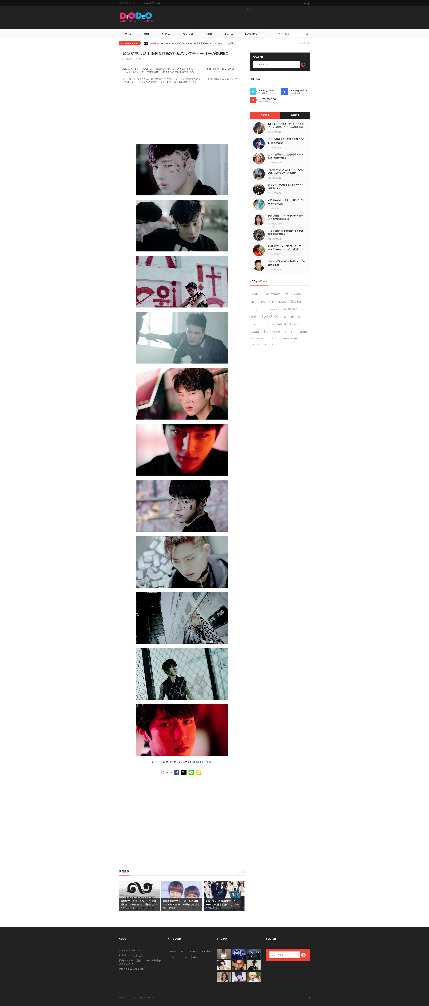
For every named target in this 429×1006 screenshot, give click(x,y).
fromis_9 (294, 324)
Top (308, 997)
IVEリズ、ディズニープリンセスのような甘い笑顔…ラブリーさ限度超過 (286, 125)
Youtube (206, 951)
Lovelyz (255, 331)
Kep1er (296, 301)
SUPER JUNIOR (289, 338)
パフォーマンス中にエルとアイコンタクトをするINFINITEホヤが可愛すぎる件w (223, 904)
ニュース (228, 33)
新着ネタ (295, 115)
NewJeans (295, 316)
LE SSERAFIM (277, 324)
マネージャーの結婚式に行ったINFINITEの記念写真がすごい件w (179, 902)
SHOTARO (255, 344)
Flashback (251, 33)
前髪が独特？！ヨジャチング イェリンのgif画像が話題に (285, 217)
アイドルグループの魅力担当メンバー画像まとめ (286, 263)
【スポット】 (257, 324)
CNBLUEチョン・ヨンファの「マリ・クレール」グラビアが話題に (284, 247)
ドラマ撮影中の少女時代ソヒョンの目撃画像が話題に (285, 232)
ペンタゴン (273, 338)
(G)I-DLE (273, 309)
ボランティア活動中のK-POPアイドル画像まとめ (285, 186)
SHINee (303, 331)
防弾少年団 (272, 294)
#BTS (146, 33)
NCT (253, 301)
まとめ (209, 33)
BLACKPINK (269, 316)
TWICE (256, 294)
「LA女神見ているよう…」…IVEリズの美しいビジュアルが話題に (286, 171)
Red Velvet (289, 309)
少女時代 (297, 294)
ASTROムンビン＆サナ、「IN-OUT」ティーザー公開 (286, 202)
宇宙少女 (276, 331)
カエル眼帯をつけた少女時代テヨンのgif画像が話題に (285, 156)
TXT (253, 309)
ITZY (284, 316)
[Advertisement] (249, 18)
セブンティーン (267, 301)
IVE (286, 294)
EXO (303, 309)
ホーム (128, 33)
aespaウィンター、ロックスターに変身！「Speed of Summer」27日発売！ (198, 43)
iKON (274, 344)
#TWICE (193, 951)
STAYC (262, 309)
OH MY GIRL (290, 331)
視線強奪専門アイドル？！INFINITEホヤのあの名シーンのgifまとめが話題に (138, 904)
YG (266, 344)
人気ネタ (264, 115)
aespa (282, 301)
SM (266, 331)
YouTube (187, 33)
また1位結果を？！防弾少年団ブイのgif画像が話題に (286, 141)
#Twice (166, 33)
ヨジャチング (257, 338)
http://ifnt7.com (202, 761)
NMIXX (254, 316)
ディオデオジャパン (127, 3)
